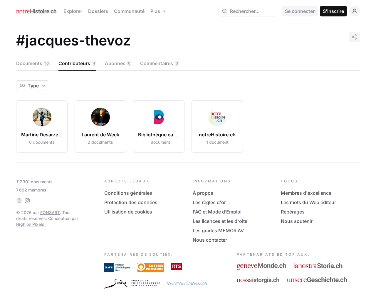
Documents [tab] (32, 63)
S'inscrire (333, 11)
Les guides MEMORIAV (218, 230)
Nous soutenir (297, 221)
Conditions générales (128, 193)
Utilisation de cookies (128, 212)
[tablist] (188, 63)
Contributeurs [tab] (76, 63)
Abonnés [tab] (117, 63)
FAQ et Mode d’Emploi (217, 212)
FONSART (50, 212)
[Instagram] (27, 201)
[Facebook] (19, 201)
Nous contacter (210, 240)
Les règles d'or (209, 202)
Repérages (293, 212)
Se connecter (300, 11)
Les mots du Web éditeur (308, 202)
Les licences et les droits (220, 221)
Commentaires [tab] (159, 63)
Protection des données (130, 202)
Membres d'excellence (306, 193)
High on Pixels (31, 224)
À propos (203, 193)
